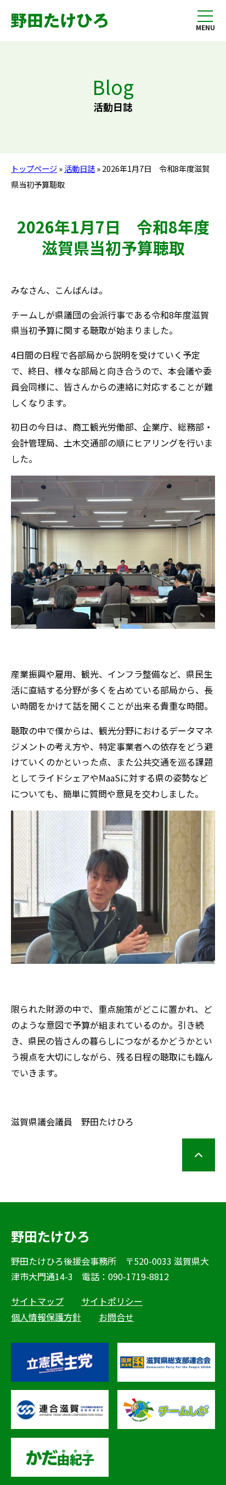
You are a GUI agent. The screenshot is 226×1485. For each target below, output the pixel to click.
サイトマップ (37, 1301)
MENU (205, 27)
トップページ (34, 168)
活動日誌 (79, 168)
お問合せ (116, 1317)
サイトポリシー (112, 1301)
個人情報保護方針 (46, 1317)
